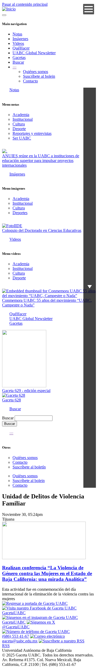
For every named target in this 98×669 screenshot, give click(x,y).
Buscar (18, 62)
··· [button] (14, 67)
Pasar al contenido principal (25, 4)
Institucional (23, 119)
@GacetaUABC (16, 627)
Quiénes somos (35, 71)
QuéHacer (21, 48)
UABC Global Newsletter (34, 53)
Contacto (30, 81)
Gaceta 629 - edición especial (26, 390)
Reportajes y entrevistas (32, 133)
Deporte (19, 128)
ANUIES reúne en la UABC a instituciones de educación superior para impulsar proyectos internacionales (40, 160)
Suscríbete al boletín (29, 467)
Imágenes (20, 39)
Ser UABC (22, 138)
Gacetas (19, 57)
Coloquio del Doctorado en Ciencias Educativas (41, 230)
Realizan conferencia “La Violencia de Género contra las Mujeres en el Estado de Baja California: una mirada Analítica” (47, 573)
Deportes (20, 212)
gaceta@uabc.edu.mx (20, 641)
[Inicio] (9, 9)
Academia (21, 114)
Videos (18, 43)
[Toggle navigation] (4, 15)
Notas (17, 34)
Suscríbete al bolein (39, 76)
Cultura (19, 124)
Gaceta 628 (11, 400)
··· (11, 433)
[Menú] (88, 9)
